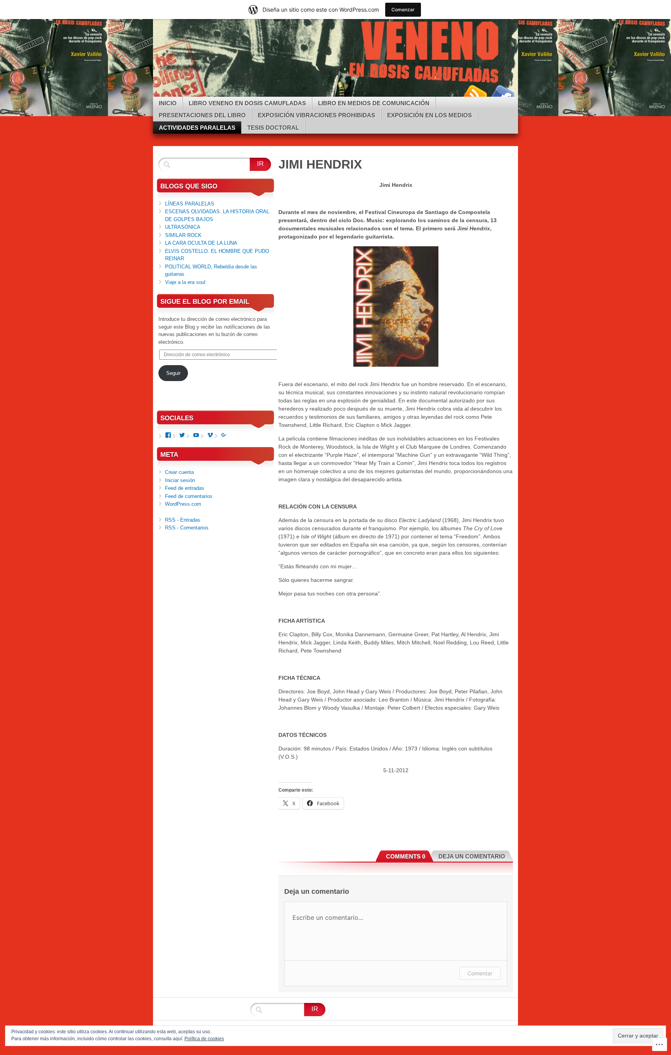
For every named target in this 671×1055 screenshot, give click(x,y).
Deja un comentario (471, 856)
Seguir (173, 373)
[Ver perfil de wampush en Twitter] (182, 435)
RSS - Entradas (182, 520)
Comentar (480, 973)
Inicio (168, 103)
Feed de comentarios (188, 496)
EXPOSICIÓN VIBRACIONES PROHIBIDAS (316, 115)
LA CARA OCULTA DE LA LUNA (201, 243)
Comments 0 (405, 856)
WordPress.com (183, 504)
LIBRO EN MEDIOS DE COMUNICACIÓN (373, 103)
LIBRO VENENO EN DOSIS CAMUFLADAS (247, 103)
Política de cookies (204, 1038)
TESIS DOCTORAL (273, 127)
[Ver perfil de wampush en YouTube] (196, 435)
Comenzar (403, 9)
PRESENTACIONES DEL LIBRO (202, 115)
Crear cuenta (179, 472)
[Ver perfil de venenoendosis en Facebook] (168, 435)
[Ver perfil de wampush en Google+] (224, 435)
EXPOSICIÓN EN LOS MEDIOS (429, 115)
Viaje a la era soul (185, 282)
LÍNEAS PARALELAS (189, 204)
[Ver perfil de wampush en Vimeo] (210, 435)
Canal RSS (474, 94)
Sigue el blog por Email (204, 301)
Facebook (501, 94)
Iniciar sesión (180, 480)
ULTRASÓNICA (182, 227)
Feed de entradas (184, 488)
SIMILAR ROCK (183, 235)
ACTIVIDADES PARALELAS (197, 127)
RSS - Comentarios (187, 528)
